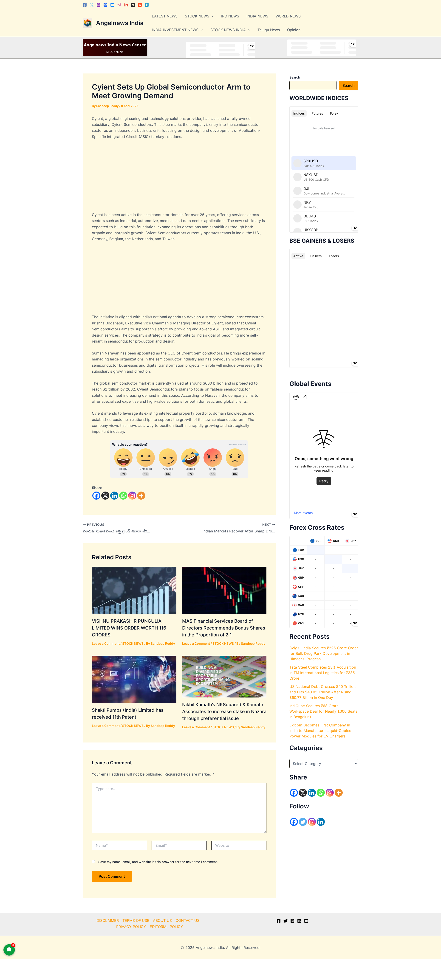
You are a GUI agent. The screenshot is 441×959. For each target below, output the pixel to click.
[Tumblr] (147, 5)
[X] (105, 496)
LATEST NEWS (165, 16)
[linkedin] (299, 921)
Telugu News (268, 30)
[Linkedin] (126, 5)
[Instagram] (98, 5)
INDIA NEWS (257, 16)
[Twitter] (92, 5)
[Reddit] (140, 5)
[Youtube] (112, 5)
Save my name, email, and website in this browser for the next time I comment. (158, 862)
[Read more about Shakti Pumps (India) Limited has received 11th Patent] (134, 679)
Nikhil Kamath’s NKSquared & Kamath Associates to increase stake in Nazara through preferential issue (224, 711)
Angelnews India (120, 22)
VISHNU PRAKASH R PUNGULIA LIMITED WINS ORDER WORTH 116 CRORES (129, 628)
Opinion (293, 30)
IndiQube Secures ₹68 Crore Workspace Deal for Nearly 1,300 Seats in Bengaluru (323, 711)
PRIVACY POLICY (131, 926)
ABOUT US (162, 920)
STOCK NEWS (197, 16)
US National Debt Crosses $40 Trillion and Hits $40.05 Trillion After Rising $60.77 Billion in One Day (322, 692)
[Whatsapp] (123, 496)
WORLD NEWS (288, 16)
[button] (211, 16)
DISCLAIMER (107, 920)
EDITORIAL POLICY (166, 926)
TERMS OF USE (135, 920)
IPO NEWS (230, 16)
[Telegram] (119, 5)
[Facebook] (85, 5)
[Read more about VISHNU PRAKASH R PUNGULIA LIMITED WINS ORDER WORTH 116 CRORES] (134, 590)
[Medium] (133, 5)
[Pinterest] (105, 5)
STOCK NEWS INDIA (228, 30)
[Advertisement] (179, 178)
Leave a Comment (106, 643)
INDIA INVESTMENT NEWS (175, 30)
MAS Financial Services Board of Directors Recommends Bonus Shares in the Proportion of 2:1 (223, 628)
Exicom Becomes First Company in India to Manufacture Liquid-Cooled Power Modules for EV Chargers (320, 730)
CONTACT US (187, 920)
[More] (141, 496)
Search (294, 77)
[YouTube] (306, 921)
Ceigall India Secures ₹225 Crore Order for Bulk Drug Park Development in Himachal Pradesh (323, 653)
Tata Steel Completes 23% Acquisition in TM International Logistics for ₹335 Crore (322, 673)
